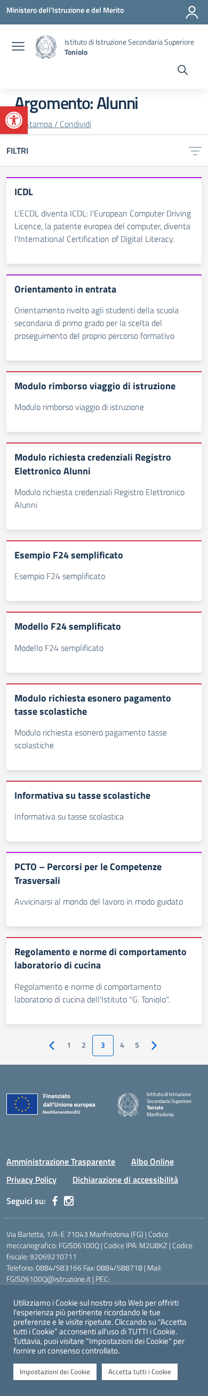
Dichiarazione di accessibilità (125, 1179)
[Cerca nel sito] (182, 71)
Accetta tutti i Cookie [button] (139, 1371)
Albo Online (152, 1161)
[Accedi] (192, 12)
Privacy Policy (31, 1179)
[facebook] (55, 1201)
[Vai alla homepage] (46, 47)
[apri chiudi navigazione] (18, 47)
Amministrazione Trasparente (60, 1161)
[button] (14, 120)
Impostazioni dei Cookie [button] (55, 1371)
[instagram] (69, 1201)
